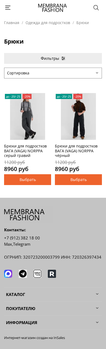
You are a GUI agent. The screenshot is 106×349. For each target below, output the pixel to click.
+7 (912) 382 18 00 (22, 238)
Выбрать (28, 179)
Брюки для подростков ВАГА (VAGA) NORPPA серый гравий (25, 150)
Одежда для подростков (48, 22)
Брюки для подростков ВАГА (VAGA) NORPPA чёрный (76, 150)
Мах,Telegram (17, 244)
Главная (11, 22)
